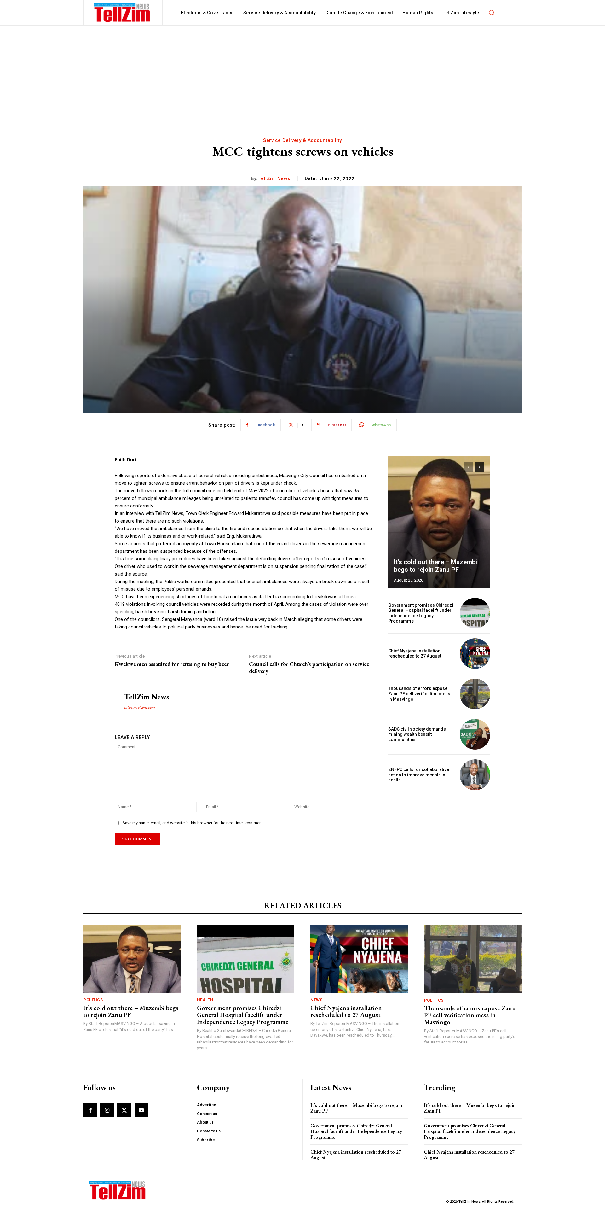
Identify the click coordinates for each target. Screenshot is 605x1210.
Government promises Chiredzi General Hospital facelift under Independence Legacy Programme (420, 613)
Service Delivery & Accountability (302, 140)
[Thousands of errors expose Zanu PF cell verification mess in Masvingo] (475, 694)
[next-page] (479, 467)
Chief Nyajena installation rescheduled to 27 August (414, 653)
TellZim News (274, 178)
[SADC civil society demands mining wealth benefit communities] (475, 734)
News (316, 1000)
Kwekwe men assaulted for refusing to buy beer (172, 664)
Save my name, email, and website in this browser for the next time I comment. (193, 823)
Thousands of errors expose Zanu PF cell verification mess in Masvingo (419, 694)
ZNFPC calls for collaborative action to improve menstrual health (418, 775)
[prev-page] (468, 467)
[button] (492, 13)
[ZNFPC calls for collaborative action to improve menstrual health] (475, 774)
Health (205, 1000)
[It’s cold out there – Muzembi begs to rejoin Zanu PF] (439, 522)
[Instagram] (107, 1110)
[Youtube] (141, 1110)
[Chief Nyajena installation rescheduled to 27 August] (475, 653)
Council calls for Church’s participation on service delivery (309, 667)
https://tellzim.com (139, 707)
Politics (93, 1000)
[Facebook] (90, 1110)
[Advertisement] (302, 73)
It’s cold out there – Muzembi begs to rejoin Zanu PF (435, 565)
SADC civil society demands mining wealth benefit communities (417, 734)
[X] (124, 1110)
